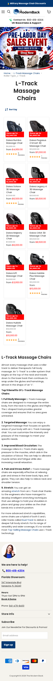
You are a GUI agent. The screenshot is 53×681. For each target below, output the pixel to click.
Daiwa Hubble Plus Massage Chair (37, 276)
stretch (16, 491)
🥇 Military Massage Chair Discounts (26, 3)
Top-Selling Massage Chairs (23, 529)
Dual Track (27, 519)
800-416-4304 (15, 570)
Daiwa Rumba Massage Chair (14, 142)
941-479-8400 (16, 605)
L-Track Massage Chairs (27, 73)
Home (7, 73)
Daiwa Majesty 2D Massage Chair (14, 235)
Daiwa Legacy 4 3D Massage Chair (38, 189)
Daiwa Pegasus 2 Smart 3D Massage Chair (38, 143)
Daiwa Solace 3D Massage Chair (13, 189)
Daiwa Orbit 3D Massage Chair (38, 234)
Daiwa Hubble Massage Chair (14, 324)
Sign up (8, 644)
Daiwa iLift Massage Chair (14, 275)
